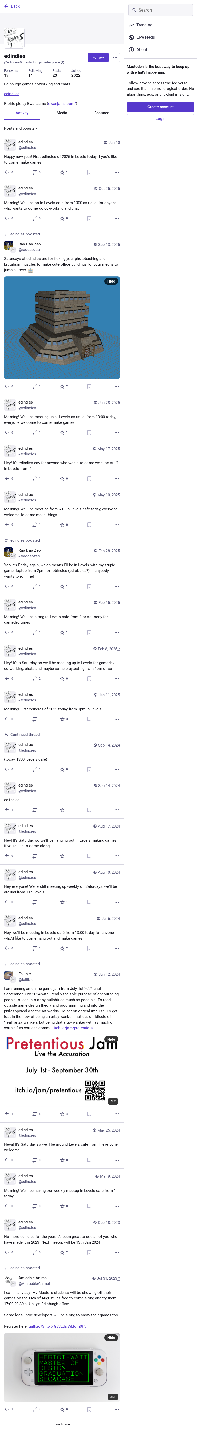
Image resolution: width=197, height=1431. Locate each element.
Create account (160, 107)
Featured (101, 112)
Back (15, 6)
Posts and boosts (19, 128)
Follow (98, 57)
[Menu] (115, 57)
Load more (62, 1424)
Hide (111, 281)
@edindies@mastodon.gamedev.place (32, 62)
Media (62, 112)
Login (160, 118)
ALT (113, 1101)
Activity (22, 112)
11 (30, 75)
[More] (117, 172)
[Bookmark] (89, 172)
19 (6, 75)
